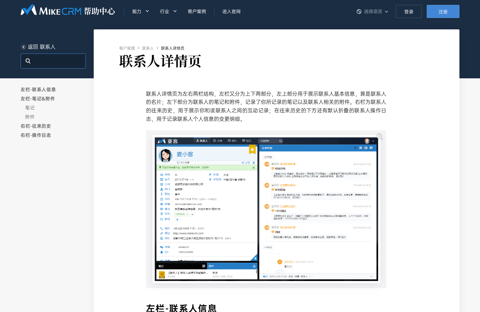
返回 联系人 (42, 47)
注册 (443, 12)
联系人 (148, 48)
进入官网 (231, 11)
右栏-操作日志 (36, 135)
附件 (30, 117)
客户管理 (127, 48)
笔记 (30, 108)
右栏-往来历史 (36, 126)
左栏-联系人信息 (38, 89)
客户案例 (197, 11)
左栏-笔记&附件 (38, 98)
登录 (408, 12)
